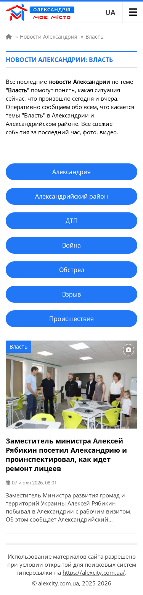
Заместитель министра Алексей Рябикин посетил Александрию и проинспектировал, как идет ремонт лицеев (66, 454)
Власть (18, 346)
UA (110, 12)
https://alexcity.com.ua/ (94, 572)
